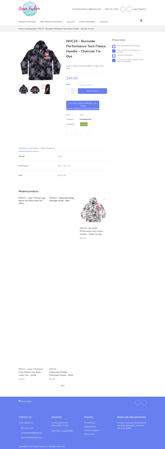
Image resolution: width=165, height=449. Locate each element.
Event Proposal (87, 22)
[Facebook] (122, 9)
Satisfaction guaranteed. (125, 55)
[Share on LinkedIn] (89, 133)
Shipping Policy (90, 426)
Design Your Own (27, 22)
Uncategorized (30, 29)
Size (68, 84)
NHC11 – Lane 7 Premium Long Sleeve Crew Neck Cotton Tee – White (31, 372)
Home (21, 29)
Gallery (71, 22)
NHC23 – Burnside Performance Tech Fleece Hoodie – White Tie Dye (91, 231)
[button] (59, 61)
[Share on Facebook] (68, 133)
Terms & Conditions (91, 430)
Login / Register (139, 9)
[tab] (29, 148)
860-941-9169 (111, 9)
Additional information (29, 148)
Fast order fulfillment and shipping (128, 46)
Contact (104, 22)
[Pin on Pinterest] (79, 133)
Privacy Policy (89, 434)
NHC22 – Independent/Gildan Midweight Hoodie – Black (61, 372)
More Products (48, 148)
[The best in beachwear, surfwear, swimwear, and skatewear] (30, 15)
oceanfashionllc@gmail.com (86, 9)
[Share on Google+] (84, 133)
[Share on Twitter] (74, 133)
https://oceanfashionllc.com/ (31, 437)
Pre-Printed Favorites (51, 22)
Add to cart (92, 91)
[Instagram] (129, 9)
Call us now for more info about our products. (129, 51)
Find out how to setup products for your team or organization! (130, 61)
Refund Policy (89, 423)
